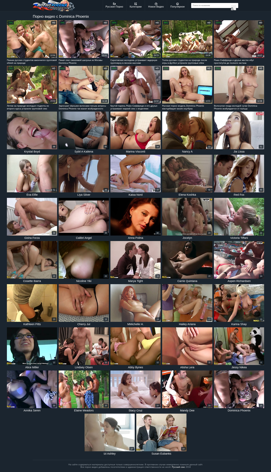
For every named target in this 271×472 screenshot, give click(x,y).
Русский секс (178, 467)
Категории (136, 6)
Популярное (177, 6)
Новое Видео (156, 6)
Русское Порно (114, 6)
